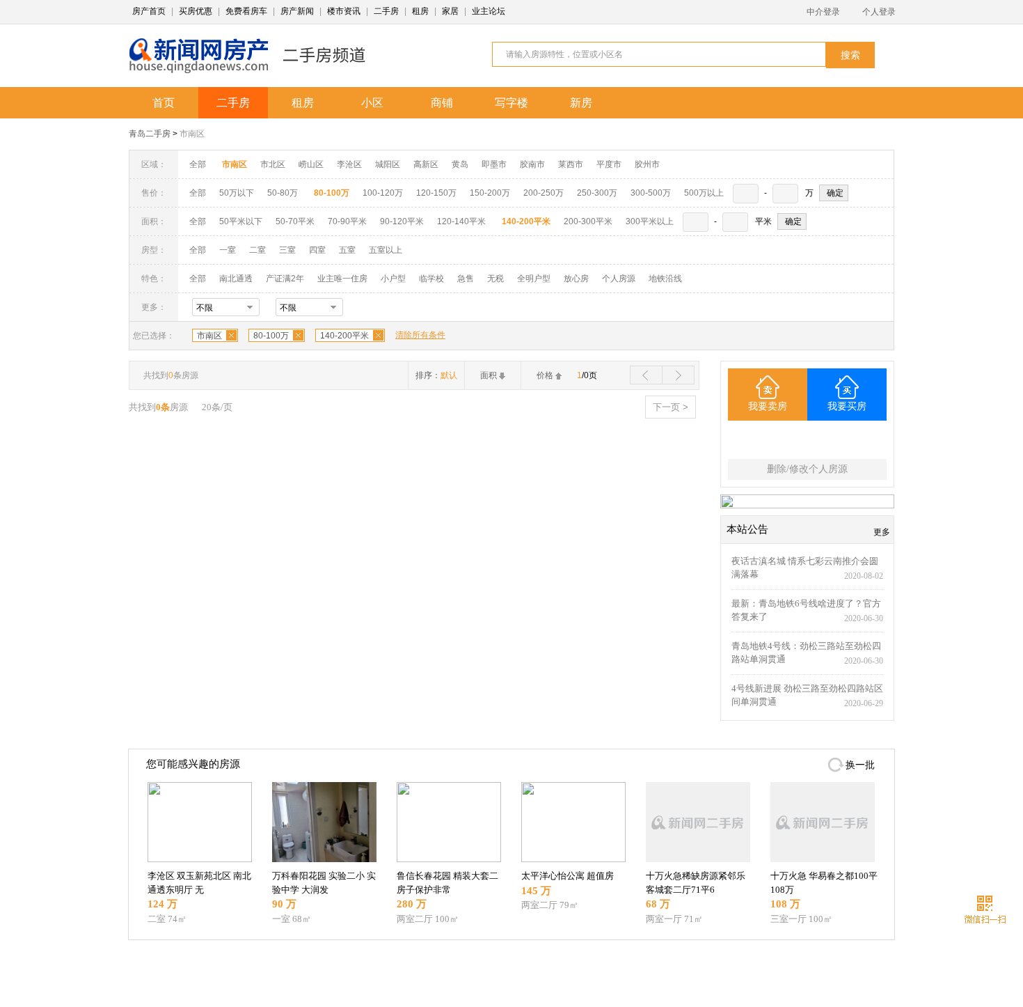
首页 (163, 103)
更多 (881, 532)
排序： (436, 375)
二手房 (386, 11)
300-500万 (651, 193)
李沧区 (349, 164)
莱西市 (570, 164)
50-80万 (282, 193)
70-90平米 (347, 221)
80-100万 (271, 336)
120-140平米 (461, 221)
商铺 (442, 103)
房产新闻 (297, 11)
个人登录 (879, 12)
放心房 (576, 278)
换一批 (860, 765)
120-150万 (436, 193)
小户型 (393, 278)
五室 (347, 250)
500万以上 (704, 193)
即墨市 (494, 164)
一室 (227, 250)
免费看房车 (246, 11)
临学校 (431, 278)
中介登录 (823, 12)
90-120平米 (402, 221)
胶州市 (647, 164)
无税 (495, 278)
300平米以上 (650, 221)
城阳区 (387, 164)
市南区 (192, 134)
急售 (465, 278)
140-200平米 (344, 336)
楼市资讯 (343, 11)
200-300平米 (588, 221)
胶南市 (532, 164)
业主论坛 (488, 11)
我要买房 (846, 406)
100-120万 (383, 193)
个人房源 (618, 278)
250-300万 (597, 193)
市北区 (272, 164)
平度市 (608, 164)
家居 (450, 11)
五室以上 (385, 250)
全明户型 (533, 278)
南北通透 (236, 278)
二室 (258, 250)
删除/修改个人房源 (807, 469)
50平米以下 (240, 221)
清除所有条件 (420, 335)
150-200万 (490, 193)
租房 (420, 11)
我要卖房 (767, 406)
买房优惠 (195, 11)
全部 (197, 164)
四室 (317, 250)
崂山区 (311, 164)
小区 (372, 103)
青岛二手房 (149, 134)
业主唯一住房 (342, 278)
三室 (287, 250)
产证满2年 (285, 278)
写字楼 (511, 103)
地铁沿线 (665, 278)
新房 (581, 103)
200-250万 (543, 193)
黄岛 (460, 164)
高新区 (425, 164)
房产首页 (149, 11)
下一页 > (670, 407)
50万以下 (236, 193)
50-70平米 (295, 221)
